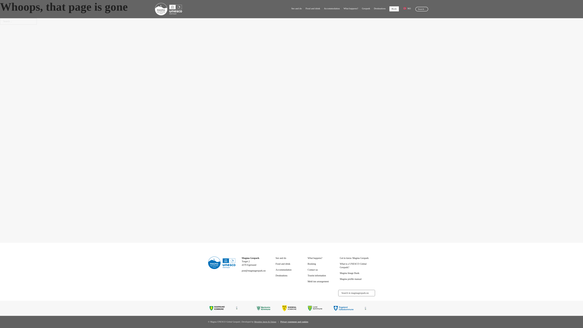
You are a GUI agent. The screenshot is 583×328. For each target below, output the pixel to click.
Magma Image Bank (349, 273)
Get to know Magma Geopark (354, 258)
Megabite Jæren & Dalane (265, 322)
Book (394, 9)
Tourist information (317, 275)
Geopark (366, 8)
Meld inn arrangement (318, 281)
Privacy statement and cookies (294, 322)
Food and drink (313, 8)
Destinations (380, 8)
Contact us (313, 269)
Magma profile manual (350, 279)
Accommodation (332, 8)
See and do (296, 8)
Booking (312, 264)
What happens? (351, 8)
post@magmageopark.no (254, 270)
